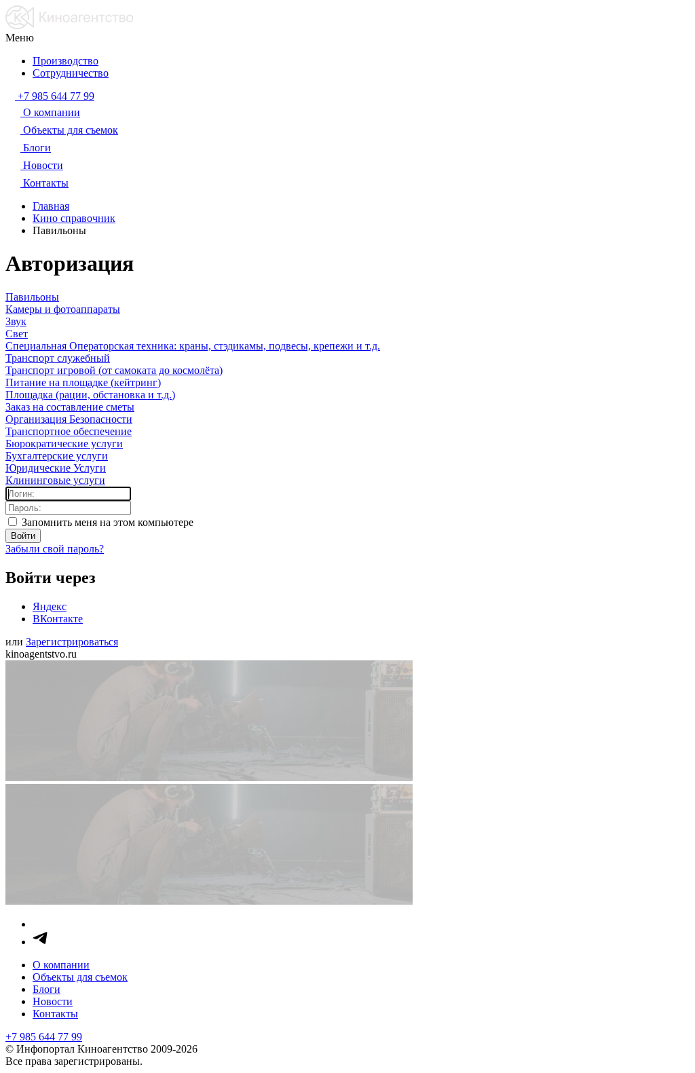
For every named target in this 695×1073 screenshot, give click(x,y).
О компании (61, 965)
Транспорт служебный (57, 358)
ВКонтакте (58, 618)
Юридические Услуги (55, 468)
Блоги (46, 989)
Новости (53, 1001)
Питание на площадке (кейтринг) (83, 382)
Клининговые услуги (55, 480)
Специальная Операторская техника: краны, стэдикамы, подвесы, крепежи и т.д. (192, 346)
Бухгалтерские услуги (56, 456)
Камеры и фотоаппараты (62, 309)
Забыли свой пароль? (54, 548)
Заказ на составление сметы (69, 407)
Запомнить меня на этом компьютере (106, 522)
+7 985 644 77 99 (43, 1036)
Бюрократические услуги (64, 443)
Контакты (55, 1013)
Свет (16, 333)
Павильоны (32, 297)
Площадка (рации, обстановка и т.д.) (90, 394)
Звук (15, 321)
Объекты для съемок (80, 977)
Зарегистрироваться (72, 641)
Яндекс (50, 606)
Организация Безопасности (68, 419)
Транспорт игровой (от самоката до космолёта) (114, 370)
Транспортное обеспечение (68, 431)
